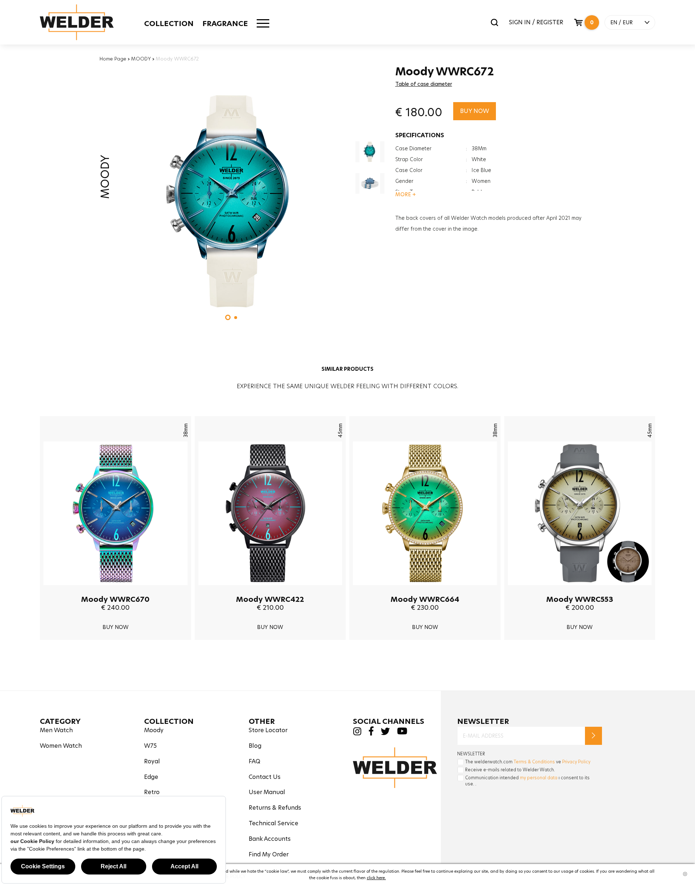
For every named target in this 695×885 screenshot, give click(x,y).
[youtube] (402, 733)
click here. (376, 878)
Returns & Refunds (275, 808)
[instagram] (357, 733)
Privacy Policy (576, 762)
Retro (152, 792)
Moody (154, 730)
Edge (151, 777)
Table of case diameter (423, 84)
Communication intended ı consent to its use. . (527, 781)
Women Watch (61, 746)
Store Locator (268, 730)
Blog (255, 746)
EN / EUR (621, 22)
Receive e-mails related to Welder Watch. (510, 770)
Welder (77, 22)
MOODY (141, 58)
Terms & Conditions (534, 762)
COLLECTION (169, 23)
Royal (152, 761)
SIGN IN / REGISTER (536, 22)
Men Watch (56, 730)
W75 (150, 746)
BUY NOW (474, 111)
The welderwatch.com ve (527, 762)
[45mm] (270, 590)
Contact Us (265, 777)
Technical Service (273, 823)
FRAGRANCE (225, 23)
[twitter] (385, 733)
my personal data (538, 778)
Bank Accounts (270, 839)
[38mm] (115, 590)
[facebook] (371, 734)
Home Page (113, 58)
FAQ (254, 761)
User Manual (267, 792)
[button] (228, 317)
